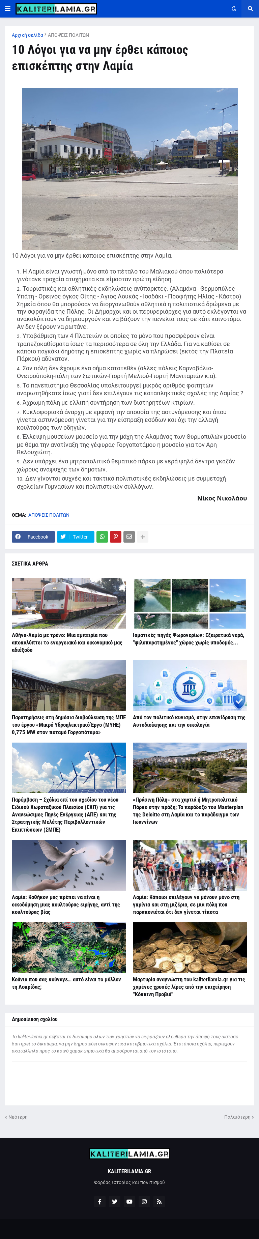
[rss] (159, 1201)
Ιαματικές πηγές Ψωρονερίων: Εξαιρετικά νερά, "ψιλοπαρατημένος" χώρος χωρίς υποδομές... (188, 639)
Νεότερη (18, 1117)
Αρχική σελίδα (27, 35)
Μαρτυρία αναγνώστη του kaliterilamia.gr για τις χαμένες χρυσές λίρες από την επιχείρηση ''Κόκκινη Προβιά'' (189, 987)
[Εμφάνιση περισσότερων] (142, 537)
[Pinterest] (115, 537)
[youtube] (129, 1201)
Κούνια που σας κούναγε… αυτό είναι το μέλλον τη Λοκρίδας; (66, 983)
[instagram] (144, 1201)
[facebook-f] (100, 1201)
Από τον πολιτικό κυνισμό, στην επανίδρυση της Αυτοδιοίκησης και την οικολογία (189, 721)
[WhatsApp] (102, 537)
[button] (8, 9)
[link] (222, 497)
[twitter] (114, 1201)
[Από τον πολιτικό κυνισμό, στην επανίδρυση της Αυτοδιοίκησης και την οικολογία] (190, 685)
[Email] (129, 537)
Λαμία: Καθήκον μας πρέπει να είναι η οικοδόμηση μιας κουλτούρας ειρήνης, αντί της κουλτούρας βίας (66, 904)
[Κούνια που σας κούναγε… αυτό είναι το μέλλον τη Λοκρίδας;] (69, 947)
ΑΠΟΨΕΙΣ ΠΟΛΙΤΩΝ (68, 35)
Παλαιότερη (237, 1117)
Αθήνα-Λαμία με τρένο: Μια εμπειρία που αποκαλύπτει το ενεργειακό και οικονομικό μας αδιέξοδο (67, 642)
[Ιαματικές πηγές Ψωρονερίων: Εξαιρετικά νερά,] (190, 603)
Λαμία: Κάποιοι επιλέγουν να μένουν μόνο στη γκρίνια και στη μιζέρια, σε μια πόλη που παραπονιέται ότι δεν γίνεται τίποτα (186, 904)
